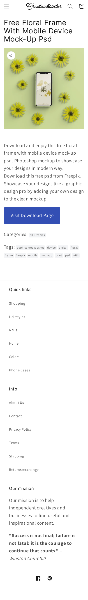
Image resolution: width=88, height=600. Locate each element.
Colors (14, 356)
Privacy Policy (20, 429)
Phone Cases (19, 370)
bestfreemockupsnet (30, 247)
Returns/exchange (24, 469)
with (76, 255)
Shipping (16, 456)
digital (63, 247)
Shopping (17, 303)
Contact (15, 416)
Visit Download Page (32, 215)
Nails (13, 330)
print (59, 255)
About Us (16, 402)
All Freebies (37, 235)
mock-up (47, 255)
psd (67, 255)
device (51, 247)
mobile (32, 255)
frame (9, 255)
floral (74, 247)
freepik (20, 255)
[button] (6, 6)
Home (14, 343)
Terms (14, 442)
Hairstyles (17, 316)
